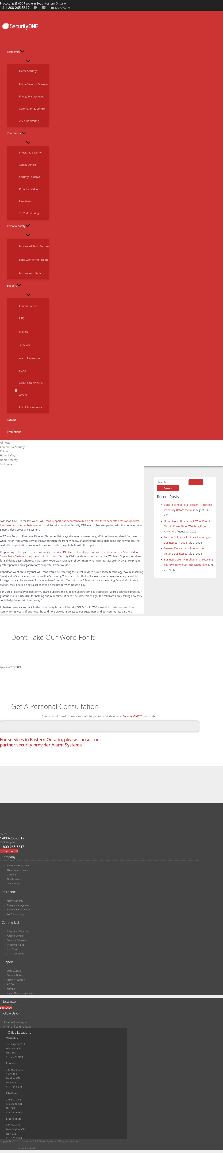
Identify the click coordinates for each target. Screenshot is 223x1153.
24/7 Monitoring (15, 914)
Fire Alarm (12, 949)
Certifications (14, 879)
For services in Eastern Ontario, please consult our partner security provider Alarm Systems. (50, 742)
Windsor (11, 1037)
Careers (11, 874)
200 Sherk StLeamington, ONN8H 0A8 (15, 1129)
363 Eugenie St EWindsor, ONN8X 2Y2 (15, 1048)
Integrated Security (17, 931)
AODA (10, 984)
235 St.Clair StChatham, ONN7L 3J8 (14, 1104)
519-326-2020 (14, 1138)
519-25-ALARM (14, 1057)
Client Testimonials (17, 870)
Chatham (11, 1093)
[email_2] (44, 8)
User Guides (14, 970)
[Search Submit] (196, 482)
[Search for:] (180, 482)
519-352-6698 (14, 1112)
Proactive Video (15, 944)
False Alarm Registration (20, 993)
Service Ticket (14, 975)
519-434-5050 (14, 1086)
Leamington (13, 1118)
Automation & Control (18, 909)
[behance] (36, 8)
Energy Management (18, 905)
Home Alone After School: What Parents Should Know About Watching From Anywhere (187, 526)
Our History (13, 883)
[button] (22, 52)
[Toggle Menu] (28, 61)
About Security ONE (18, 865)
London (11, 1063)
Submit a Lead (26, 1148)
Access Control (15, 935)
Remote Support (16, 979)
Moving (11, 988)
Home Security (15, 900)
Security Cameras (17, 940)
